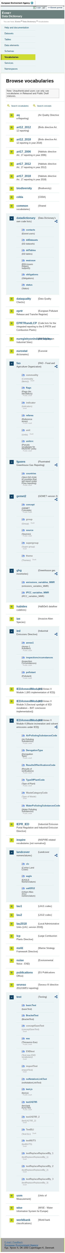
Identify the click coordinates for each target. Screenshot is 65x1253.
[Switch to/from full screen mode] (44, 7)
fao (18, 363)
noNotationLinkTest (31, 1079)
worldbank (23, 1219)
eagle (29, 876)
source (29, 530)
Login (38, 8)
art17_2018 (23, 176)
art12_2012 (23, 127)
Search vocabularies (20, 106)
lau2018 (21, 923)
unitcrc (29, 441)
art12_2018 (23, 139)
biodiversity (24, 188)
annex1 (30, 642)
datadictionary (25, 218)
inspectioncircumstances (31, 657)
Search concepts (44, 106)
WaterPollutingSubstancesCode (31, 805)
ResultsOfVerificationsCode (31, 765)
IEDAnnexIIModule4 (26, 720)
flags (28, 387)
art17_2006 (23, 151)
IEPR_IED (22, 824)
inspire (20, 839)
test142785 (31, 1102)
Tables (8, 39)
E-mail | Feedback (14, 1242)
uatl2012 (30, 888)
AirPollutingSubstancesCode (31, 735)
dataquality (23, 298)
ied (18, 630)
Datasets (9, 33)
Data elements (12, 45)
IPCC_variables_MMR (31, 592)
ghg (19, 570)
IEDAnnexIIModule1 (26, 689)
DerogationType (31, 750)
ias (18, 618)
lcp (18, 935)
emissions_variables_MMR (31, 582)
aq (18, 115)
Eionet (17, 22)
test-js (29, 1089)
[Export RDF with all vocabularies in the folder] (56, 222)
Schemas (9, 51)
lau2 (19, 914)
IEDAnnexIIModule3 (26, 701)
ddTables (31, 250)
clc (27, 864)
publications (24, 972)
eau (28, 1038)
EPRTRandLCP (26, 323)
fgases (20, 461)
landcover (23, 852)
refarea (29, 415)
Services (9, 63)
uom (19, 1195)
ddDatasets (31, 240)
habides (21, 606)
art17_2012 (23, 163)
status (29, 285)
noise (20, 960)
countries (31, 473)
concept (30, 504)
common (22, 205)
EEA (18, 3)
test (18, 996)
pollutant (31, 672)
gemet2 (21, 496)
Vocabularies (11, 57)
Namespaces (11, 69)
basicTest (31, 1005)
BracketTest (31, 1015)
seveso (21, 984)
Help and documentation (17, 27)
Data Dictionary (29, 22)
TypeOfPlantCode (31, 780)
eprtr (19, 310)
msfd (19, 948)
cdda (19, 197)
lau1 (19, 906)
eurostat (21, 351)
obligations (31, 274)
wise (19, 1207)
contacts (30, 230)
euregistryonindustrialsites (26, 338)
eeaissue (30, 260)
